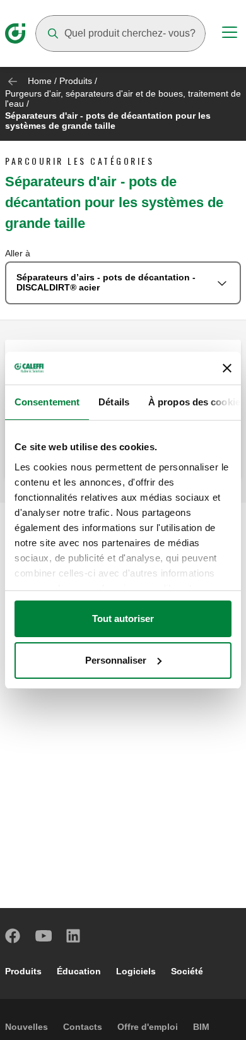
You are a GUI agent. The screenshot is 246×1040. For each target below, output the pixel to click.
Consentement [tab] (47, 402)
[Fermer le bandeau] (227, 368)
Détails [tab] (113, 402)
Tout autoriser (123, 618)
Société (187, 971)
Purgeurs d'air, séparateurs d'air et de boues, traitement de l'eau (123, 98)
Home (40, 81)
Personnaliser (115, 660)
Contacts (82, 1027)
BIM (201, 1027)
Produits (75, 81)
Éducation (79, 971)
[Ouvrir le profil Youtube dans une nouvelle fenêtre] (43, 935)
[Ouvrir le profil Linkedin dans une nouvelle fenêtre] (74, 935)
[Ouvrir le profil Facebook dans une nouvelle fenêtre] (13, 935)
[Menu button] (229, 34)
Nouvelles (26, 1027)
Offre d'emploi (147, 1027)
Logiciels (136, 971)
